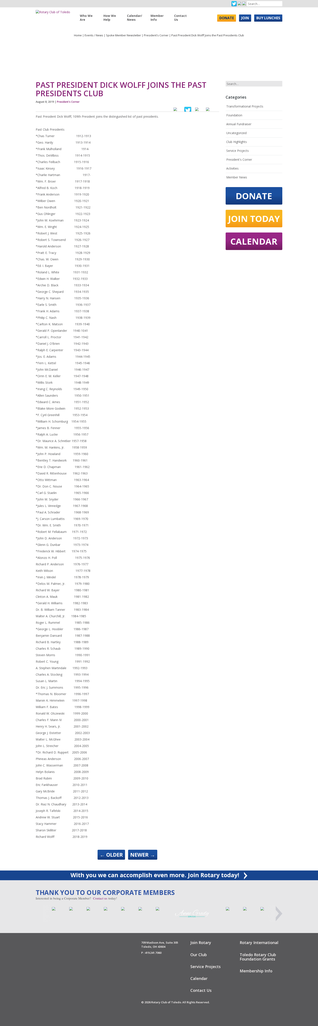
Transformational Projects (244, 106)
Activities (232, 168)
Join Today (254, 218)
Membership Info (256, 970)
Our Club (198, 954)
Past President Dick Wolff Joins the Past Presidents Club (121, 89)
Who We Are (86, 18)
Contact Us (180, 18)
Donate (226, 18)
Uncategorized (236, 133)
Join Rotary (200, 942)
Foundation (234, 115)
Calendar (253, 241)
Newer (142, 854)
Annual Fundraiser (238, 124)
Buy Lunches (268, 18)
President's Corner (156, 35)
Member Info (157, 18)
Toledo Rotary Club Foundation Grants (258, 957)
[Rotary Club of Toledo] (53, 10)
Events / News (94, 35)
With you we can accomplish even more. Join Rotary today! (156, 875)
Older (111, 854)
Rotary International (259, 942)
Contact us (100, 898)
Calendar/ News (134, 18)
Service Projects (237, 151)
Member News (236, 177)
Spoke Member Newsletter (123, 35)
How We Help (109, 18)
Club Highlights (236, 142)
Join (245, 18)
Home (78, 35)
